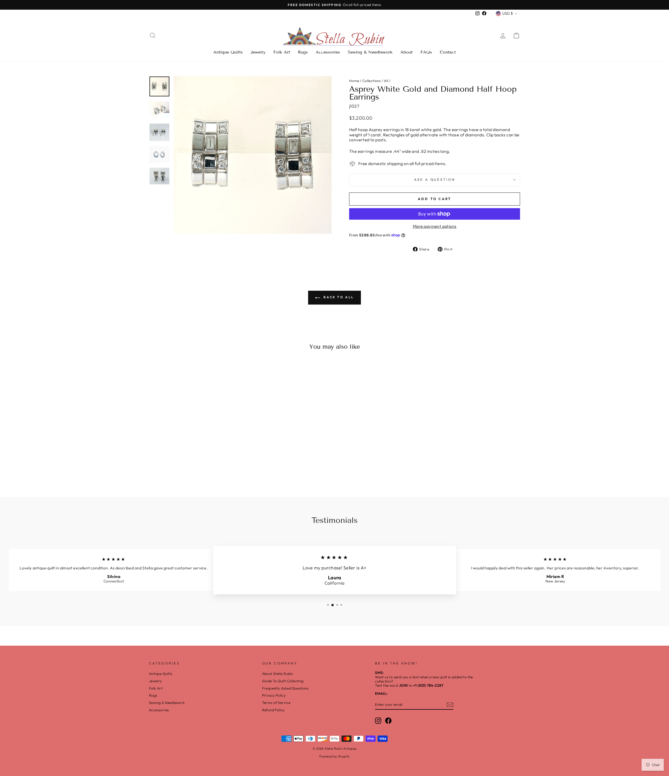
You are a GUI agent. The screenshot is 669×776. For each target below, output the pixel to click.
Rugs (303, 52)
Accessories (328, 52)
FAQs (426, 52)
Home (354, 80)
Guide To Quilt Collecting (283, 681)
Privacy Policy (274, 695)
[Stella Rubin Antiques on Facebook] (388, 720)
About (406, 52)
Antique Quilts (228, 52)
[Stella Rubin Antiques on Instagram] (378, 720)
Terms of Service (276, 702)
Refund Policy (273, 710)
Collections (371, 80)
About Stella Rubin (277, 673)
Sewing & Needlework (370, 52)
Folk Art (281, 52)
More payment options (435, 226)
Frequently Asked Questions (285, 688)
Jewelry (258, 52)
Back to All (338, 297)
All (386, 80)
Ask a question (434, 179)
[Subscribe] (450, 705)
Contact (448, 52)
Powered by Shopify (334, 756)
